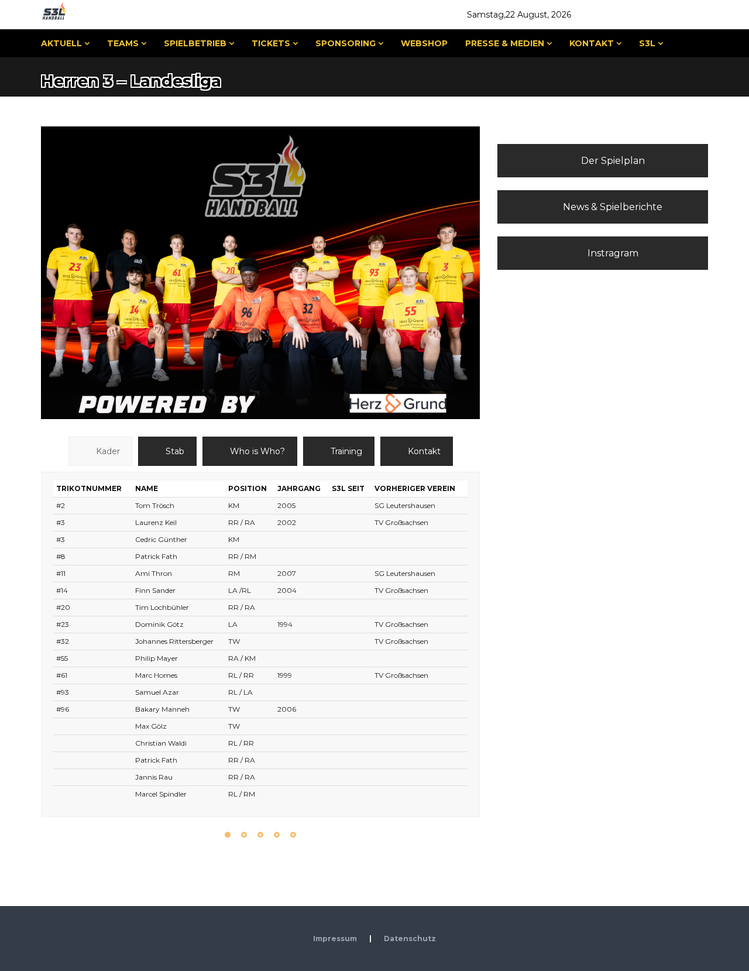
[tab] (100, 451)
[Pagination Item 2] (244, 835)
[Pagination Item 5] (293, 835)
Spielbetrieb (195, 43)
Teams (123, 43)
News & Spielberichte (611, 206)
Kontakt (591, 43)
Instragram (611, 253)
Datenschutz (410, 938)
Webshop (424, 43)
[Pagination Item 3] (260, 835)
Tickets (271, 43)
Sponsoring (345, 43)
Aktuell (61, 43)
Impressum (335, 938)
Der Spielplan (612, 160)
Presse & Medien (504, 43)
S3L (647, 43)
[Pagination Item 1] (228, 835)
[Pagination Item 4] (277, 835)
